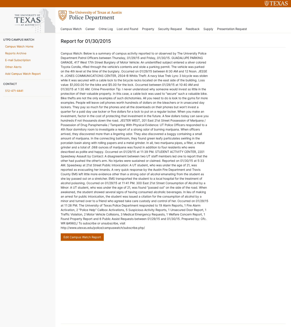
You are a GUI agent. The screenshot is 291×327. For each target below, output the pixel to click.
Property (148, 29)
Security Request (170, 29)
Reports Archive (15, 53)
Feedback (193, 29)
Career (90, 29)
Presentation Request (232, 29)
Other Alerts (13, 67)
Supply (208, 29)
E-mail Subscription (18, 60)
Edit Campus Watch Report (82, 237)
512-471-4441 (14, 90)
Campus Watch (71, 29)
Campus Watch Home (19, 46)
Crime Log (106, 29)
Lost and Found (127, 29)
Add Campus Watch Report (23, 73)
